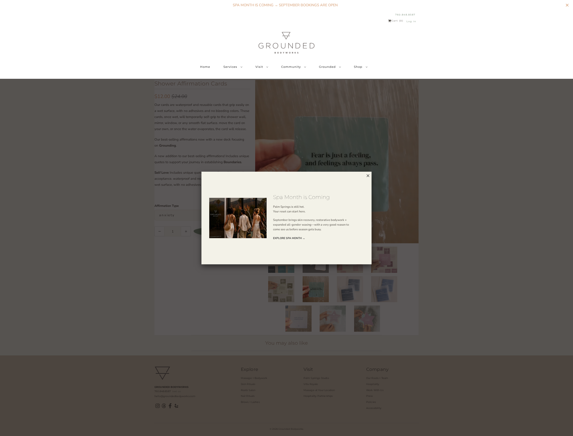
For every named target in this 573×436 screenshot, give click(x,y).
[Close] (368, 176)
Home (205, 66)
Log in (411, 21)
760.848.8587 (405, 14)
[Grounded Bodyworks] (286, 42)
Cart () (397, 20)
